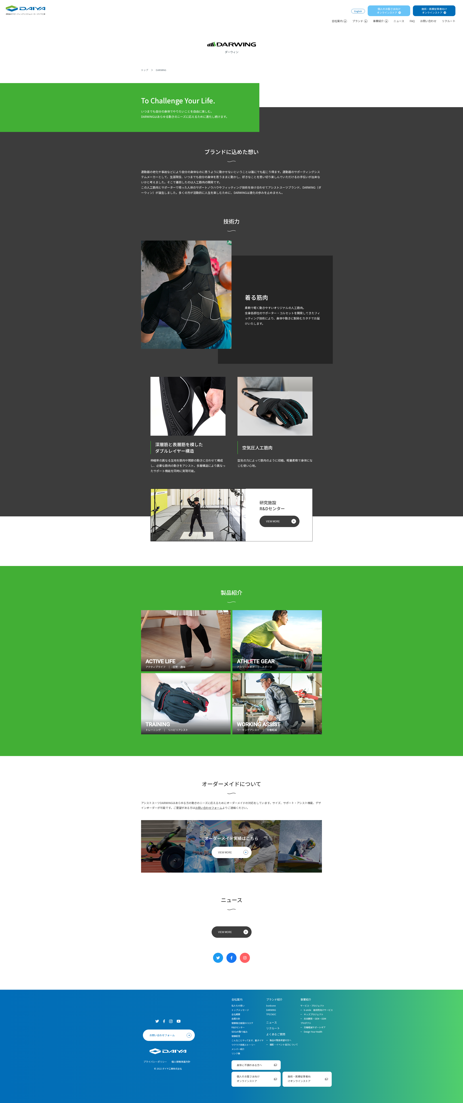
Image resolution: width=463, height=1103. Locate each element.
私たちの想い (238, 1005)
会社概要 (236, 1014)
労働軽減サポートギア (315, 1027)
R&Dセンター (238, 1027)
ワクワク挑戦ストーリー (243, 1044)
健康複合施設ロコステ (242, 1022)
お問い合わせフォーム (208, 808)
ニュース (399, 21)
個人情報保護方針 (180, 1061)
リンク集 (236, 1053)
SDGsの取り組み (240, 1031)
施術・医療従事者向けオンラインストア (434, 10)
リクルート (448, 21)
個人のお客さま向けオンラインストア (388, 10)
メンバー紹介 (238, 1049)
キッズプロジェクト (313, 1014)
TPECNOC (271, 1014)
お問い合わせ (428, 21)
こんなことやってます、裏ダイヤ (248, 1040)
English (358, 11)
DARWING (271, 1009)
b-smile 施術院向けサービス (318, 1009)
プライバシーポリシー (155, 1061)
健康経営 (236, 1035)
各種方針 (236, 1018)
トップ (144, 70)
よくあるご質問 (275, 1034)
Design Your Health (313, 1031)
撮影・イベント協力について (284, 1044)
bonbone (271, 1005)
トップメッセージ (240, 1009)
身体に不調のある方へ (249, 1065)
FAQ (412, 21)
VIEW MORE (273, 521)
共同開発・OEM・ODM (315, 1018)
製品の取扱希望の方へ (280, 1040)
